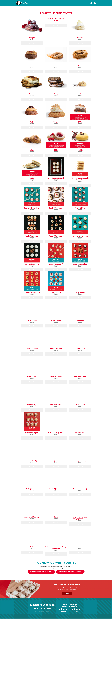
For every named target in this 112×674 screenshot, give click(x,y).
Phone (57, 627)
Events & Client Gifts (52, 3)
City (41, 651)
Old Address (44, 633)
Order (36, 3)
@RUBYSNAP (38, 608)
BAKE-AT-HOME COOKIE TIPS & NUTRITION (70, 571)
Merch (60, 3)
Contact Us (71, 3)
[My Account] (91, 3)
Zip (57, 657)
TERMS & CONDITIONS (39, 611)
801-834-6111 (48, 608)
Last (57, 625)
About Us (65, 3)
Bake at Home (42, 3)
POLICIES (48, 611)
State (41, 657)
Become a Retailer (80, 3)
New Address (44, 642)
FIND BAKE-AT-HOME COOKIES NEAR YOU (41, 571)
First (41, 625)
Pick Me (31, 43)
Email (43, 627)
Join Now (66, 593)
